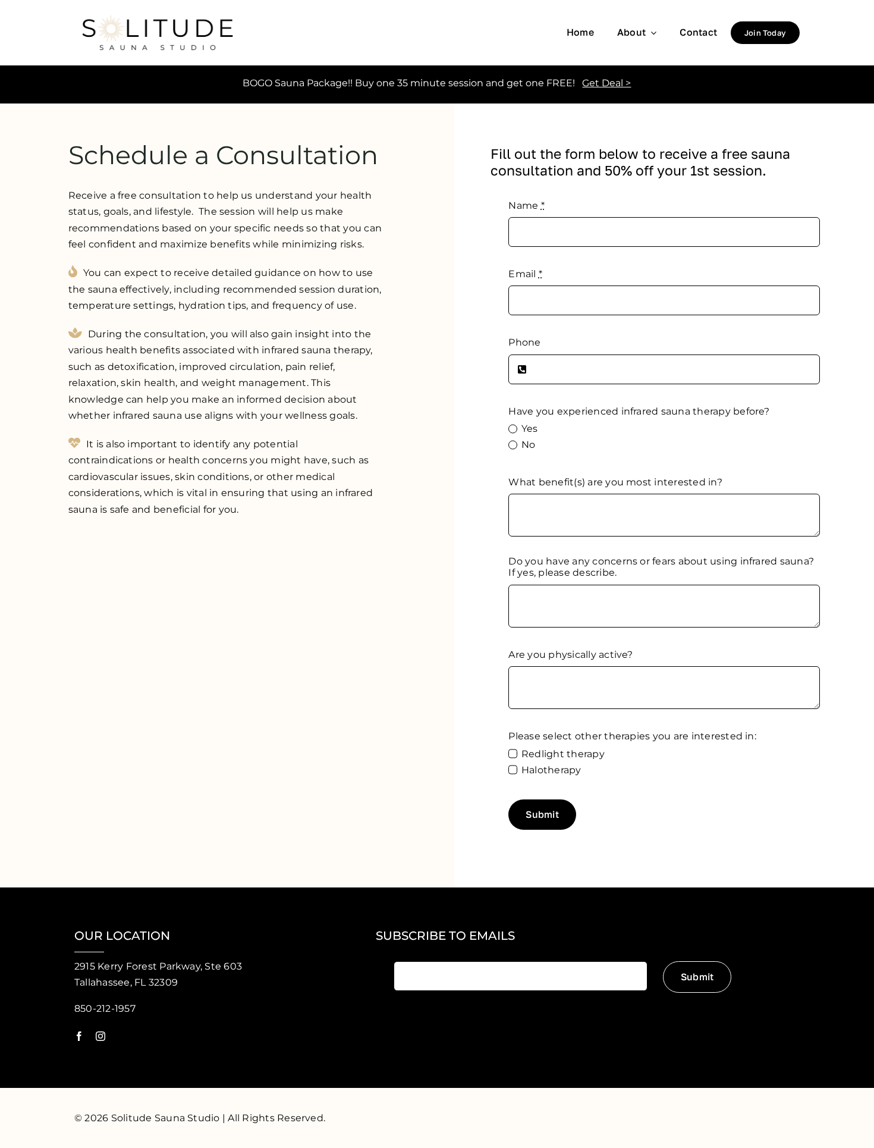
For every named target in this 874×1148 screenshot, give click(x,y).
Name (526, 205)
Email (525, 274)
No (528, 444)
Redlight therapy (562, 754)
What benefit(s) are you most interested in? (615, 482)
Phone (524, 342)
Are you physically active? (570, 654)
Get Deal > (606, 83)
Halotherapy (551, 770)
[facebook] (79, 1036)
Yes (529, 428)
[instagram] (100, 1036)
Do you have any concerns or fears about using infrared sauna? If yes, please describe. (661, 567)
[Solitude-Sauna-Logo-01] (157, 12)
